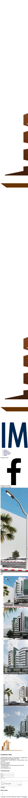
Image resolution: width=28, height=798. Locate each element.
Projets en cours (7, 452)
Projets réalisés (6, 453)
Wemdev (25, 796)
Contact (5, 455)
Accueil (5, 450)
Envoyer (3, 787)
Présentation (6, 451)
